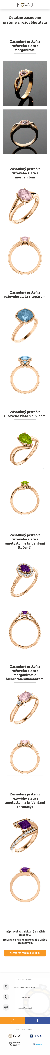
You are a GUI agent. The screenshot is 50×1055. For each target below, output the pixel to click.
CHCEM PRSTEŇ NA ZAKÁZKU (25, 953)
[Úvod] (25, 5)
